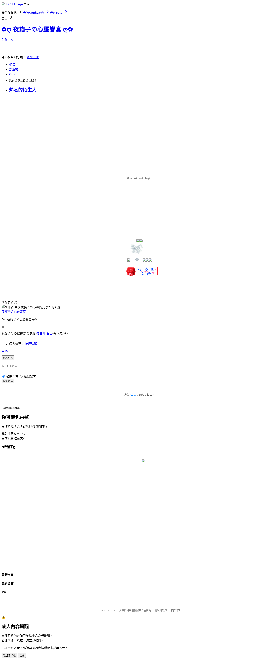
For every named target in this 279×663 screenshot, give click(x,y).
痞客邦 (41, 333)
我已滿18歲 (9, 655)
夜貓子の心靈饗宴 (14, 311)
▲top (5, 350)
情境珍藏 (31, 344)
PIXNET (111, 610)
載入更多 (8, 358)
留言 (49, 333)
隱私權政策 (161, 610)
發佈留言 (8, 381)
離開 (21, 655)
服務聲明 (175, 610)
